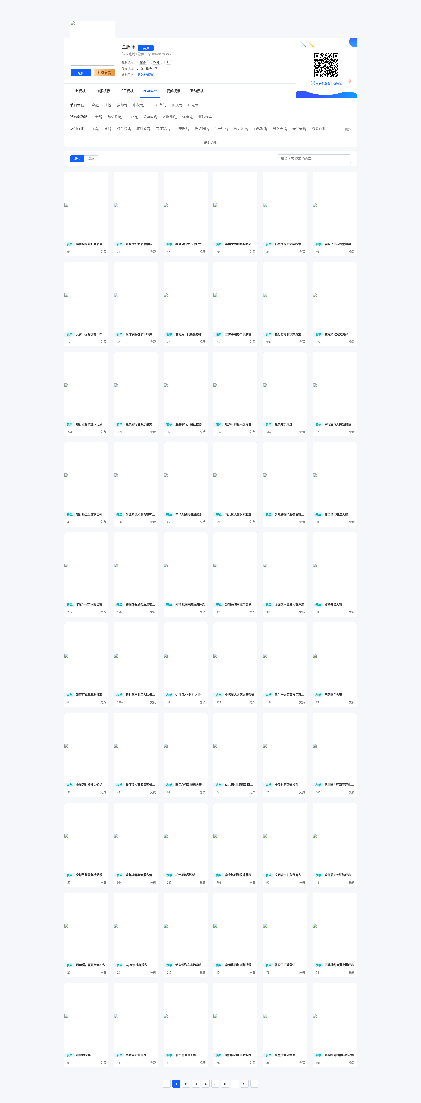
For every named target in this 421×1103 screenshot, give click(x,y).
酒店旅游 (260, 128)
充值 (80, 72)
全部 (95, 104)
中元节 (193, 104)
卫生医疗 (182, 128)
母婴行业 (318, 128)
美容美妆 (299, 128)
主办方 (132, 116)
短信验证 (114, 116)
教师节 (122, 104)
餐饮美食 (280, 128)
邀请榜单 (205, 116)
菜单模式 (150, 116)
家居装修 (241, 128)
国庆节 (177, 104)
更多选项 (210, 142)
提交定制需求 (146, 75)
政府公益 (143, 128)
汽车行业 (221, 128)
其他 (107, 104)
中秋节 (138, 104)
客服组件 (169, 116)
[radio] (77, 158)
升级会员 (104, 72)
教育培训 (124, 128)
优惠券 (187, 116)
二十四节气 (157, 104)
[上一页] (167, 1084)
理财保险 (202, 128)
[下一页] (254, 1084)
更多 (348, 129)
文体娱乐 (163, 128)
